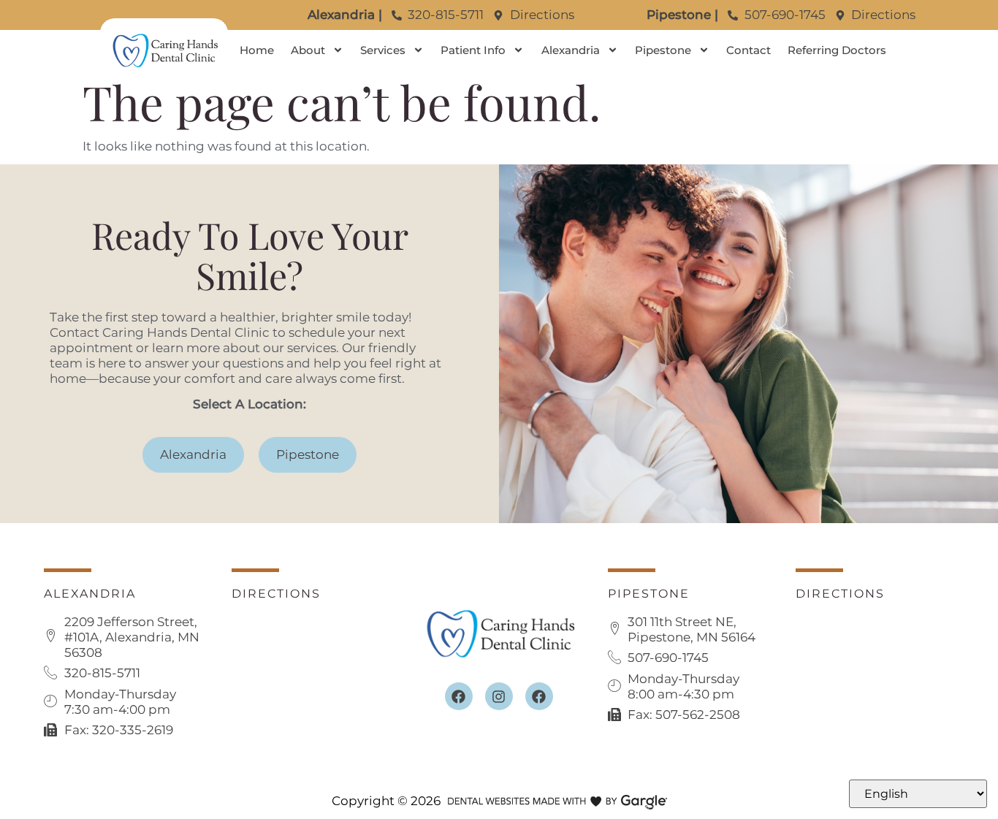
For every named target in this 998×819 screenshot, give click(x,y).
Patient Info (473, 50)
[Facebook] (459, 696)
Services (382, 50)
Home (257, 50)
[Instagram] (499, 696)
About (308, 50)
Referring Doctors (837, 50)
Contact (748, 50)
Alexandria (570, 50)
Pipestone (663, 50)
